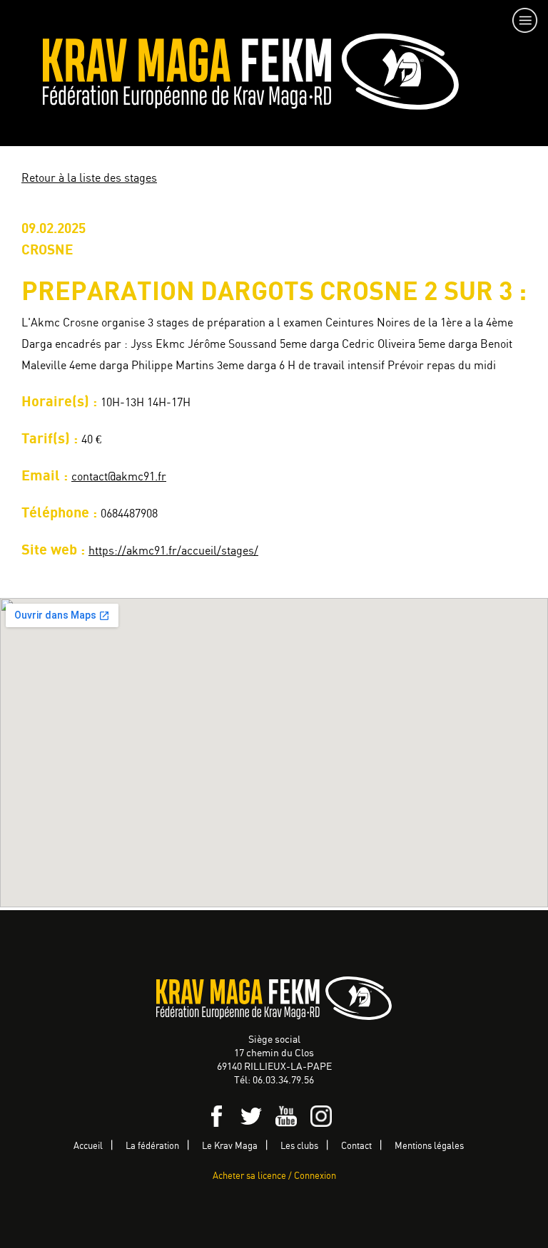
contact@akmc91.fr (118, 477)
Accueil (88, 1146)
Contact (356, 1146)
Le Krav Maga (230, 1146)
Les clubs (299, 1146)
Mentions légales (429, 1146)
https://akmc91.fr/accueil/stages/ (173, 551)
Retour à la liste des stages (89, 178)
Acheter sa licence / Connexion (274, 1176)
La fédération (152, 1146)
